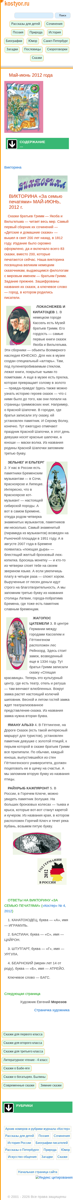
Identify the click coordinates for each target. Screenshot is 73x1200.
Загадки (12, 49)
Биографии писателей (52, 1142)
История (55, 32)
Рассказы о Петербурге (22, 1149)
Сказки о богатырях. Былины (25, 1076)
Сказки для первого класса (23, 1034)
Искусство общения (22, 1156)
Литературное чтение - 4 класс (26, 1060)
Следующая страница (22, 994)
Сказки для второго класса (23, 1042)
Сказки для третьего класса (23, 1051)
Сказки (37, 57)
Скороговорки (57, 49)
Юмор (32, 41)
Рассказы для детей (25, 23)
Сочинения (54, 23)
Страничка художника (51, 1010)
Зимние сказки (51, 1085)
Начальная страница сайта (37, 1172)
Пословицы (32, 49)
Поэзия (18, 32)
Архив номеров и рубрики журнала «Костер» (37, 1128)
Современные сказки (19, 1085)
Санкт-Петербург (55, 41)
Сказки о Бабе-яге (17, 1068)
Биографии (14, 41)
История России (19, 1142)
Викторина (12, 167)
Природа (36, 32)
